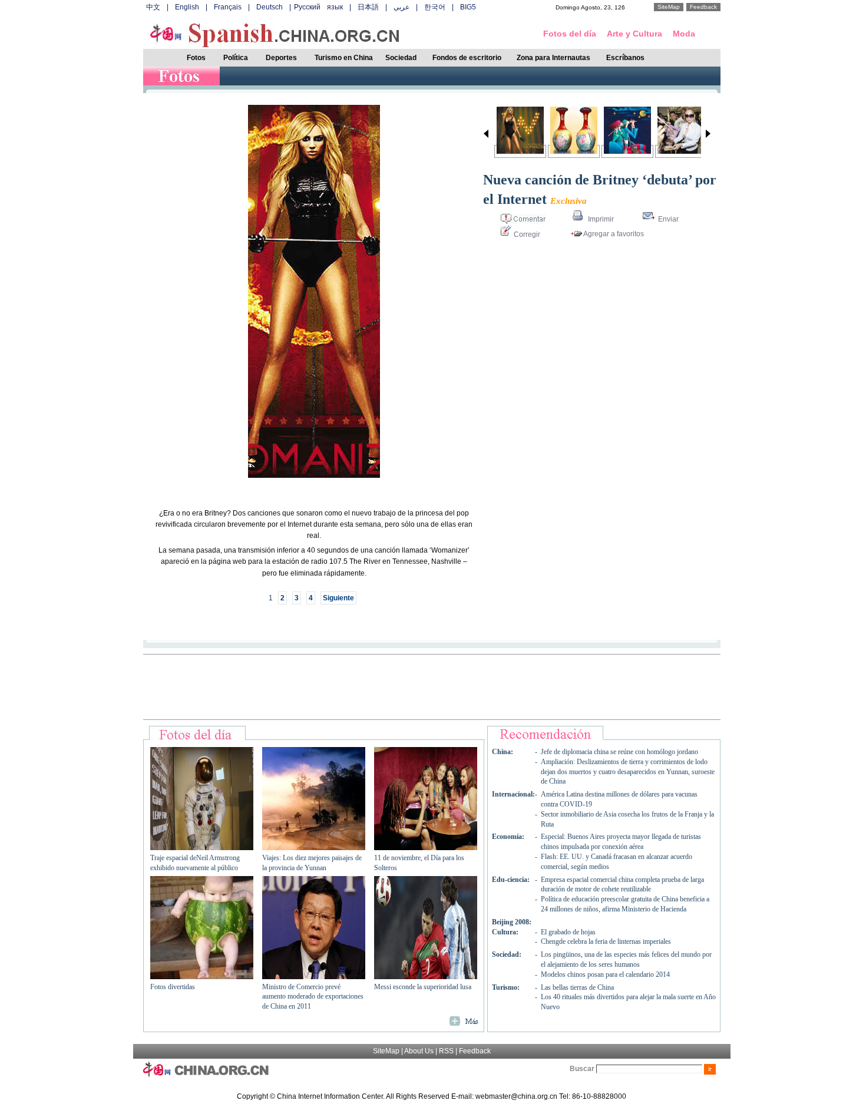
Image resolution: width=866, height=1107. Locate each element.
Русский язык (318, 7)
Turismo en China (344, 58)
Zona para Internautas (553, 58)
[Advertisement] (431, 686)
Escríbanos (625, 58)
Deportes (281, 58)
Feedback (703, 7)
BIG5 (468, 7)
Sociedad (401, 58)
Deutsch (269, 7)
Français (228, 7)
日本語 (368, 7)
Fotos (196, 58)
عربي (401, 7)
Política (235, 58)
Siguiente (338, 598)
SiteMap (668, 7)
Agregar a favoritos (613, 234)
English (187, 7)
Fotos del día (569, 33)
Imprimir (600, 219)
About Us (419, 1051)
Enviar (667, 219)
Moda (684, 33)
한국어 (434, 7)
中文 (153, 7)
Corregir (526, 234)
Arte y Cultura (634, 33)
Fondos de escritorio (466, 58)
